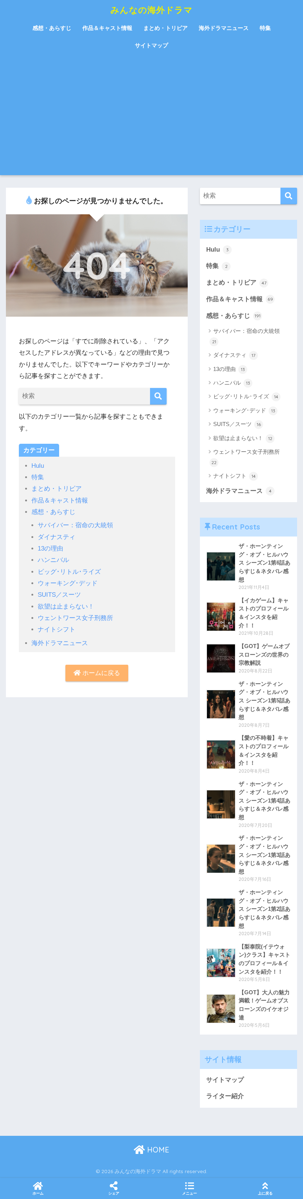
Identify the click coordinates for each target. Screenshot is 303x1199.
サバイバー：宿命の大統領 (75, 525)
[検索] (158, 396)
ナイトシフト (56, 629)
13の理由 (50, 548)
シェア (113, 1193)
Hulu (37, 465)
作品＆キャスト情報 (107, 28)
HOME (157, 1149)
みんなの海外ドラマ (151, 9)
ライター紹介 (225, 1096)
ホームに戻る (100, 673)
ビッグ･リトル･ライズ (69, 571)
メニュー (189, 1193)
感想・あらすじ (52, 28)
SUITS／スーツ (59, 594)
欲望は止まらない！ (66, 606)
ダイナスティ (56, 537)
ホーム (38, 1193)
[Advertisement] (151, 119)
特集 (265, 28)
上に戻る (265, 1193)
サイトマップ (151, 45)
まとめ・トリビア (165, 28)
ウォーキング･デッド (68, 583)
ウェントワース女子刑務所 (75, 617)
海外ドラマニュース (224, 28)
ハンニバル (53, 559)
